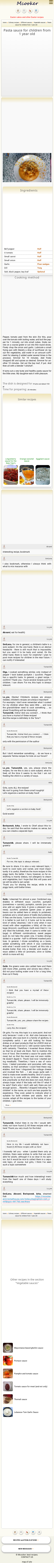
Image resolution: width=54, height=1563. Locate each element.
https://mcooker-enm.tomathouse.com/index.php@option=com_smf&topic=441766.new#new (27, 1199)
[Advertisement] (27, 65)
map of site (27, 1562)
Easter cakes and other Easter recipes (27, 17)
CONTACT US (27, 1557)
